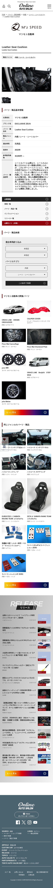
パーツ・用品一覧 (10, 209)
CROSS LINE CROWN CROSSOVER (10, 321)
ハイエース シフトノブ (10, 472)
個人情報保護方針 (42, 872)
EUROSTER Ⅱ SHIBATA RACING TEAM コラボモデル (12, 517)
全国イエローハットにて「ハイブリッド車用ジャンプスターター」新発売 (18, 616)
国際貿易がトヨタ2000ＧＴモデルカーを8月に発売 (19, 629)
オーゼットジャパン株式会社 (11, 682)
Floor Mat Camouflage (10, 344)
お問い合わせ (18, 872)
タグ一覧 (8, 872)
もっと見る (11, 412)
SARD (4, 695)
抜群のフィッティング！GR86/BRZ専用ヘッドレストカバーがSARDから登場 (19, 691)
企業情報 (7, 199)
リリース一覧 (9, 218)
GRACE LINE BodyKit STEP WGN (39, 374)
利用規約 (22, 875)
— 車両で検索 (6, 836)
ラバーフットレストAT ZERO (12, 574)
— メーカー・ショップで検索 (11, 833)
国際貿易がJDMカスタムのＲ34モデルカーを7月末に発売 (19, 641)
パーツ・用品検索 (14, 15)
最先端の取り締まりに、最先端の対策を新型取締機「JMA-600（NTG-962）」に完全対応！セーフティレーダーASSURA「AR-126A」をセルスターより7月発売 (18, 759)
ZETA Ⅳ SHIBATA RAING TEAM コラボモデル (39, 517)
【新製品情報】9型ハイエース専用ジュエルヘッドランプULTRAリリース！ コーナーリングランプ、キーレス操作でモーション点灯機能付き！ (18, 706)
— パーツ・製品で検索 (9, 838)
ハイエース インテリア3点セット (14, 447)
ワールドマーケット (8, 632)
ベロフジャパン (7, 620)
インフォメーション (11, 214)
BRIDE (4, 657)
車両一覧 (7, 204)
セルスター (5, 765)
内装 (24, 15)
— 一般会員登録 (32, 833)
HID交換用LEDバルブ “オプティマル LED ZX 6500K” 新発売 (18, 744)
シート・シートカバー (37, 15)
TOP (3, 15)
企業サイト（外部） (11, 223)
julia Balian (6, 401)
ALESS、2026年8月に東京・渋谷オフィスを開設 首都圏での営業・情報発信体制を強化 (18, 719)
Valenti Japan (6, 712)
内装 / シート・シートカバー (25, 57)
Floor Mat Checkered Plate (37, 347)
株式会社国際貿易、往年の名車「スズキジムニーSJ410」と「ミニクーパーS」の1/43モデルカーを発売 (18, 732)
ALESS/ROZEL (7, 722)
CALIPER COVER (33, 319)
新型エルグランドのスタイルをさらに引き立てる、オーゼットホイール (18, 679)
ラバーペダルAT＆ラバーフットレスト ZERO (38, 546)
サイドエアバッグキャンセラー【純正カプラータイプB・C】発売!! (18, 666)
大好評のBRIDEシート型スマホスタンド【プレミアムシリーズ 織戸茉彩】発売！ (18, 654)
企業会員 (31, 875)
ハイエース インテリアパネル (37, 447)
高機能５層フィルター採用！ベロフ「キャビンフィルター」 (14, 544)
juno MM (5, 368)
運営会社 (30, 872)
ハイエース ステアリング (36, 472)
